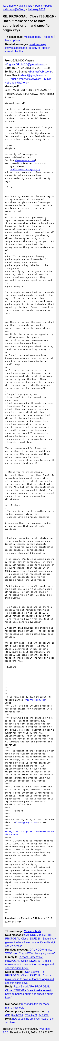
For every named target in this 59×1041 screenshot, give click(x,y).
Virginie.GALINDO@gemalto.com (25, 64)
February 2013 (36, 9)
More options (12, 40)
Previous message (16, 47)
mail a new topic (14, 1007)
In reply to (34, 47)
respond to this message (35, 1004)
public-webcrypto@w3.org (26, 79)
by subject (31, 1015)
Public (38, 5)
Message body (32, 36)
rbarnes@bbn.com (40, 71)
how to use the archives (26, 1018)
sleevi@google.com (32, 75)
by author (44, 1015)
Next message (38, 44)
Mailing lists (25, 5)
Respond (48, 36)
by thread (17, 1015)
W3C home (9, 5)
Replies (18, 51)
